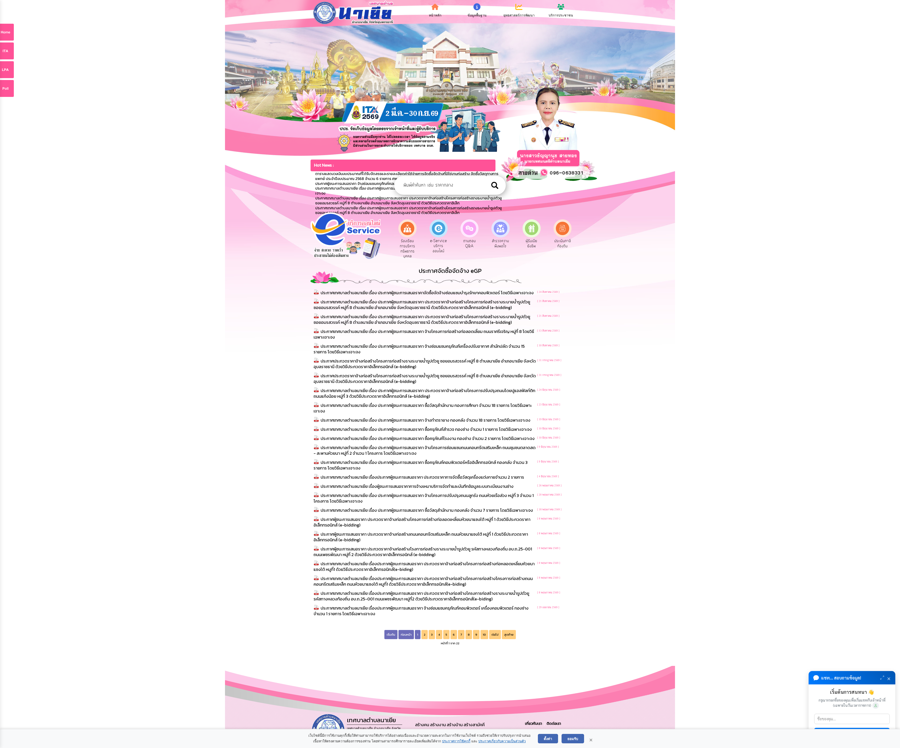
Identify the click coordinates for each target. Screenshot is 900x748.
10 (484, 634)
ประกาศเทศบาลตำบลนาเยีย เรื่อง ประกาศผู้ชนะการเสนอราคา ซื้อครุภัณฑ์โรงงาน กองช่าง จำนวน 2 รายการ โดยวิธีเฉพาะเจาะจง (428, 438)
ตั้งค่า (548, 738)
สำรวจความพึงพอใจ (438, 243)
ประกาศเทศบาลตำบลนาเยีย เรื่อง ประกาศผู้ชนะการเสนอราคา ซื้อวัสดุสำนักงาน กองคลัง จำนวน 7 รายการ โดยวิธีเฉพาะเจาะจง (427, 510)
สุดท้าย (509, 634)
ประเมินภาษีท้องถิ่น (500, 243)
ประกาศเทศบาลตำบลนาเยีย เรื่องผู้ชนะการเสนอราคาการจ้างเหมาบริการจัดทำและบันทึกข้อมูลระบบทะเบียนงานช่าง (417, 486)
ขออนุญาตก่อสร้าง (562, 243)
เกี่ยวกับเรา (534, 723)
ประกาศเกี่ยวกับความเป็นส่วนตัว (502, 741)
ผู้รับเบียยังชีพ (469, 243)
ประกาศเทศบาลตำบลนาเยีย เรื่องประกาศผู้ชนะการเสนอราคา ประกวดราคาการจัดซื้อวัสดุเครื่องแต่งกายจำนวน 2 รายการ (422, 477)
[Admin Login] (875, 705)
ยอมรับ (572, 738)
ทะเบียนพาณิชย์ (531, 243)
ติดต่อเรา (553, 723)
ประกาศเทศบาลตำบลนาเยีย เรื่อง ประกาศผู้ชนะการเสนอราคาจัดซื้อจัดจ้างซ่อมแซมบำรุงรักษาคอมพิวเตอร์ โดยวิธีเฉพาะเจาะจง (427, 293)
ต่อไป (495, 634)
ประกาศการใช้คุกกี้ (456, 741)
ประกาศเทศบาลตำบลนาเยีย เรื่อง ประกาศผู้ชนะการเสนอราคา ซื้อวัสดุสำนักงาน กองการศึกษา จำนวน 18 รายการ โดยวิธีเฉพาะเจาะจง (423, 408)
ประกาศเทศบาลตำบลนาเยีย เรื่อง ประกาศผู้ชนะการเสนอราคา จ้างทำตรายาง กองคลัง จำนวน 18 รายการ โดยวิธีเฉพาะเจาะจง (425, 420)
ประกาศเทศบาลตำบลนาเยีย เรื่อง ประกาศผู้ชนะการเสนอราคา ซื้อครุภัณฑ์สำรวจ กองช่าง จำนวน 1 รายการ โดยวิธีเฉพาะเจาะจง (426, 429)
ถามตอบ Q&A (407, 243)
